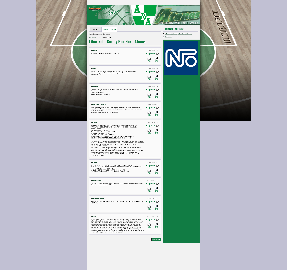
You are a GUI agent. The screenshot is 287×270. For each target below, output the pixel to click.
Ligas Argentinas (98, 34)
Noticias (91, 34)
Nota (95, 29)
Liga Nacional (106, 34)
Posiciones (168, 37)
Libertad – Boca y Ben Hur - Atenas (178, 34)
